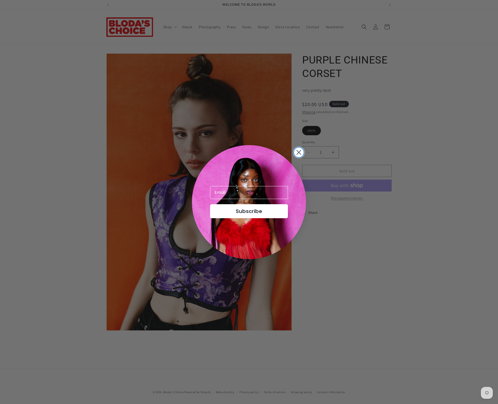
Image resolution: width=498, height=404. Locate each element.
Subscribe (249, 211)
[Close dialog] (299, 152)
